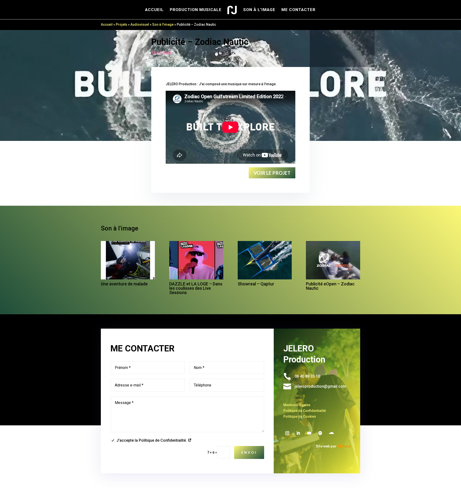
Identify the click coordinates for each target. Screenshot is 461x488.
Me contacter (298, 10)
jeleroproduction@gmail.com (320, 386)
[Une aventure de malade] (128, 260)
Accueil (154, 10)
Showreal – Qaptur (256, 283)
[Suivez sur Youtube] (309, 433)
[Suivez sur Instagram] (287, 433)
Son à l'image (163, 24)
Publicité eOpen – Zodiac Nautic (330, 286)
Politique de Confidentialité (304, 411)
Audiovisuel (139, 24)
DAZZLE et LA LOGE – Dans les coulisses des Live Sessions (195, 288)
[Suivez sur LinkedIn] (298, 433)
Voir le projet (272, 173)
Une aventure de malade (125, 283)
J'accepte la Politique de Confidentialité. (152, 440)
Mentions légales (296, 405)
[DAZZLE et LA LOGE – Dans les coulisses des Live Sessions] (196, 260)
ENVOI (249, 452)
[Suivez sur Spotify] (320, 433)
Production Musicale (196, 10)
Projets (121, 24)
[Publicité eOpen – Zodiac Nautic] (333, 260)
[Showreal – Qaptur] (265, 260)
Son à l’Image (259, 10)
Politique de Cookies (299, 416)
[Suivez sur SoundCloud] (331, 433)
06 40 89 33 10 (307, 376)
